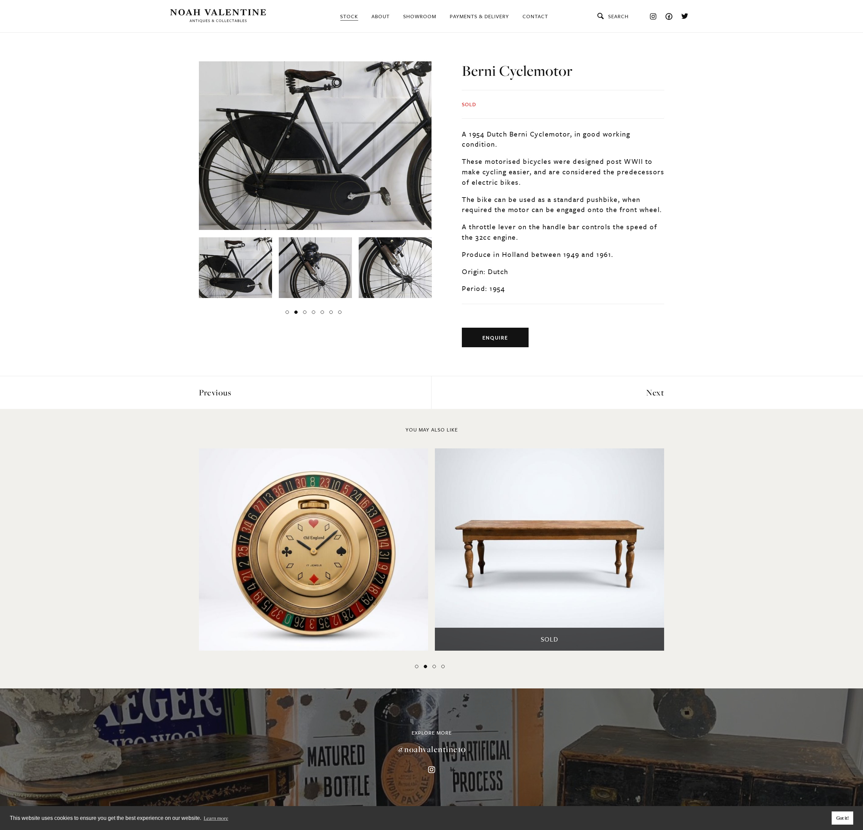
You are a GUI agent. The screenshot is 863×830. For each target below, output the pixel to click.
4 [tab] (313, 312)
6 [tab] (331, 312)
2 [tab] (296, 312)
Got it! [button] (842, 818)
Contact (535, 16)
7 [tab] (339, 312)
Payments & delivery (479, 16)
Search (618, 16)
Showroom (419, 16)
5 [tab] (322, 312)
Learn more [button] (216, 817)
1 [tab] (287, 312)
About (380, 16)
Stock (349, 16)
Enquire (495, 337)
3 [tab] (304, 312)
